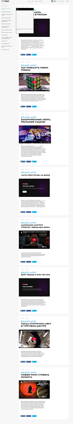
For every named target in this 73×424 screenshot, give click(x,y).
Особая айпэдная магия (6, 43)
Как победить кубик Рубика (6, 11)
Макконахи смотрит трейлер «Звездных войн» (6, 21)
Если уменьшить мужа (5, 49)
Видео (36, 1)
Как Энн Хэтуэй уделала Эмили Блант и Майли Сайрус (7, 38)
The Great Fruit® (37, 146)
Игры (33, 1)
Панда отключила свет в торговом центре (6, 27)
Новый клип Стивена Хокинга (6, 29)
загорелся (41, 41)
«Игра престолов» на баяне (6, 17)
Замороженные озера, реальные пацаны (7, 15)
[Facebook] (28, 54)
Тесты (30, 1)
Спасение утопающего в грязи (7, 32)
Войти (67, 1)
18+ (71, 1)
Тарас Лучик (42, 200)
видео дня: (28, 65)
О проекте (62, 1)
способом (40, 100)
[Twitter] (34, 54)
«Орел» (29, 46)
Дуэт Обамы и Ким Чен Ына (6, 23)
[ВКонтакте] (22, 54)
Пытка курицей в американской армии (7, 46)
